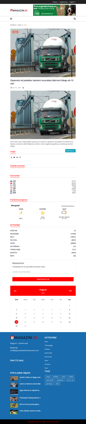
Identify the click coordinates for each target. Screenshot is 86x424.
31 (25, 326)
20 (52, 318)
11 (34, 314)
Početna (13, 25)
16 (16, 318)
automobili (49, 380)
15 (69, 314)
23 (16, 322)
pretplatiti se (43, 279)
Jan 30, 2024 (16, 88)
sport (63, 377)
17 (25, 318)
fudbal (71, 377)
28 (60, 322)
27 (52, 322)
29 (69, 322)
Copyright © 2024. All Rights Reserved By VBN (43, 422)
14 (60, 314)
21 (60, 318)
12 (43, 314)
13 (52, 314)
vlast (57, 384)
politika (55, 377)
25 (34, 322)
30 (16, 326)
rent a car (70, 380)
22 (69, 318)
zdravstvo (60, 380)
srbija (48, 377)
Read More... (70, 151)
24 (25, 322)
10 (25, 314)
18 (34, 318)
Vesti (19, 25)
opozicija (49, 384)
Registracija (64, 2)
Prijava (55, 2)
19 (43, 318)
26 (43, 322)
